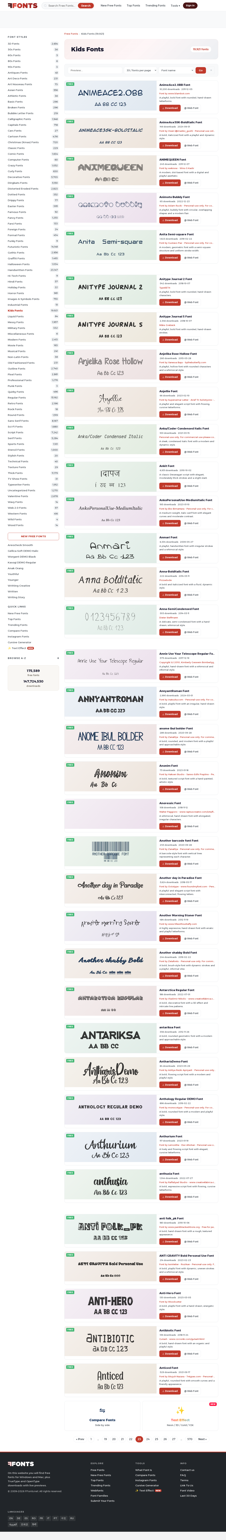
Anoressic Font (170, 803)
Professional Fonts (20, 380)
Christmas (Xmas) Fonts (23, 142)
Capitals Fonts (17, 124)
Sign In (190, 5)
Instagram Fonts (18, 636)
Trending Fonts (155, 5)
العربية (13, 1524)
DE (18, 1518)
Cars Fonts (15, 130)
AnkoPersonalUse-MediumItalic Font (185, 500)
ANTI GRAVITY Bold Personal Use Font (186, 1255)
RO (34, 1518)
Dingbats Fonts (17, 182)
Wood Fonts (15, 525)
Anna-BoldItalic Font (174, 571)
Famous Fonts (17, 212)
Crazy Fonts (15, 165)
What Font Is (143, 1470)
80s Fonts (14, 61)
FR (41, 1518)
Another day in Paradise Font (180, 878)
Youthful (13, 574)
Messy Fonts (16, 322)
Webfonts (97, 1490)
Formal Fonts (16, 235)
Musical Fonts (16, 351)
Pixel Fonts (15, 374)
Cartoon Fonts (17, 136)
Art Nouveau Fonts (20, 84)
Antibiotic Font (170, 1330)
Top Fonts (133, 5)
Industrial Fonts (18, 304)
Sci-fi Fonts (15, 426)
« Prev (80, 1439)
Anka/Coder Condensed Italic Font (184, 428)
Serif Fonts (15, 438)
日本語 (24, 1524)
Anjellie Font (168, 391)
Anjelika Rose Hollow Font (178, 353)
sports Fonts (16, 444)
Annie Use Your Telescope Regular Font (187, 653)
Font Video (187, 1490)
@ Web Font (191, 108)
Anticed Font (168, 1367)
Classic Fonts (16, 148)
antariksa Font (170, 1027)
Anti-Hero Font (170, 1293)
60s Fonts (14, 55)
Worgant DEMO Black (22, 556)
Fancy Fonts (15, 217)
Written (13, 591)
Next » (202, 1439)
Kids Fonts (15, 310)
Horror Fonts (16, 293)
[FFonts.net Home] (23, 5)
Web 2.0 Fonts (17, 507)
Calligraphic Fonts (19, 119)
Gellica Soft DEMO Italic (23, 550)
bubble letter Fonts (20, 113)
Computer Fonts (18, 159)
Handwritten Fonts (20, 270)
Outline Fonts (16, 368)
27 (173, 1439)
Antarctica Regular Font (176, 990)
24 (148, 1439)
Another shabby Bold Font (178, 952)
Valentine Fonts (18, 496)
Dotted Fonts (16, 194)
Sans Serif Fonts (18, 420)
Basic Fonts (15, 101)
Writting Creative (19, 585)
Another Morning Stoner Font (180, 915)
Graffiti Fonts (16, 258)
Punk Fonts (15, 386)
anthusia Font (169, 1173)
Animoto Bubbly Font (174, 197)
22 (130, 1439)
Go (201, 70)
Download (171, 108)
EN (11, 1518)
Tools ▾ (175, 5)
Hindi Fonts (15, 281)
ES (26, 1518)
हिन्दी (34, 1524)
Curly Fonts (15, 171)
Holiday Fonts (16, 287)
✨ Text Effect (20, 648)
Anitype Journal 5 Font (175, 316)
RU (72, 1518)
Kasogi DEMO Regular (22, 562)
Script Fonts (15, 432)
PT (55, 1518)
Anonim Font (168, 765)
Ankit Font (166, 466)
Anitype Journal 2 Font (175, 279)
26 (165, 1439)
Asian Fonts (15, 90)
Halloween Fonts (19, 264)
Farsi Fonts (15, 223)
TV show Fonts (17, 478)
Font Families (99, 1495)
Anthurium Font (170, 1136)
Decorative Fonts (19, 177)
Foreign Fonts (16, 229)
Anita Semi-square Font (176, 234)
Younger (13, 579)
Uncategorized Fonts (21, 490)
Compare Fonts (18, 630)
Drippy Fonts (16, 200)
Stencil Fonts (16, 449)
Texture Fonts (17, 467)
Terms (184, 1480)
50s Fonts (14, 49)
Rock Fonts (15, 409)
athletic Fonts (17, 95)
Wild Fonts (15, 519)
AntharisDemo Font (173, 1061)
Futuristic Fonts (18, 246)
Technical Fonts (18, 461)
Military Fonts (16, 328)
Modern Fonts (17, 339)
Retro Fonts (15, 403)
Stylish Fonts (16, 455)
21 (122, 1439)
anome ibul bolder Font (176, 728)
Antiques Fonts (18, 72)
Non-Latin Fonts (18, 357)
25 (156, 1439)
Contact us (187, 1470)
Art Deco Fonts (17, 78)
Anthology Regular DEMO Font (181, 1099)
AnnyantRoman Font (174, 691)
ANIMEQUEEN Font (172, 159)
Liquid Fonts (16, 316)
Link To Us (186, 1485)
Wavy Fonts (15, 502)
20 (114, 1439)
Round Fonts (16, 415)
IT (48, 1518)
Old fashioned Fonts (21, 362)
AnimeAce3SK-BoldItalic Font (180, 122)
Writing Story (16, 597)
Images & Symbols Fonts (23, 299)
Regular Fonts (17, 397)
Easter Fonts (16, 206)
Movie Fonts (15, 345)
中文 (63, 1518)
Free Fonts (71, 33)
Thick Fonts (15, 473)
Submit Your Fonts (102, 1500)
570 (189, 1439)
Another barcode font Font (178, 840)
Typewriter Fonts (19, 484)
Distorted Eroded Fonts (23, 188)
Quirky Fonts (16, 391)
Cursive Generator (19, 642)
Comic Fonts (16, 153)
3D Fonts (13, 43)
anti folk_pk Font (171, 1218)
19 (105, 1439)
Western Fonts (17, 513)
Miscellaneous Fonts (21, 333)
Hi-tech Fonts (17, 275)
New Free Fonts (111, 5)
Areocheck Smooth (20, 545)
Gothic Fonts (16, 252)
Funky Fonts (15, 241)
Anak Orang (15, 568)
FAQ (183, 1475)
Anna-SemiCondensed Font (179, 609)
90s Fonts (14, 66)
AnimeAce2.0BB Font (174, 84)
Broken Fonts (16, 107)
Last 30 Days (188, 1495)
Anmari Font (168, 537)
